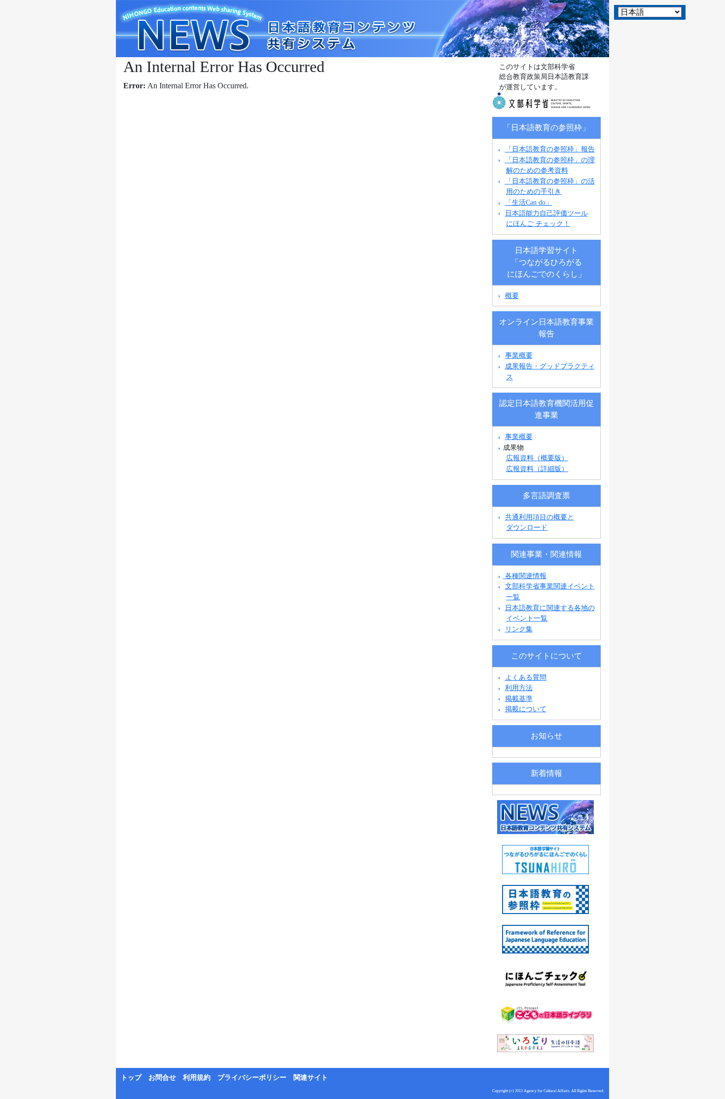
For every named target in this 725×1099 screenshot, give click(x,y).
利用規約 (197, 1077)
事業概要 (519, 355)
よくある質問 (525, 677)
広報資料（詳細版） (537, 469)
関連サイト (310, 1077)
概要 (512, 295)
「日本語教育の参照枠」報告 (550, 149)
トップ (131, 1077)
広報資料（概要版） (537, 458)
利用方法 (519, 688)
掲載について (525, 709)
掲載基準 (519, 698)
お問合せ (162, 1077)
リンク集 (519, 629)
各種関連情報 (524, 576)
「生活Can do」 (528, 202)
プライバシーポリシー (252, 1077)
